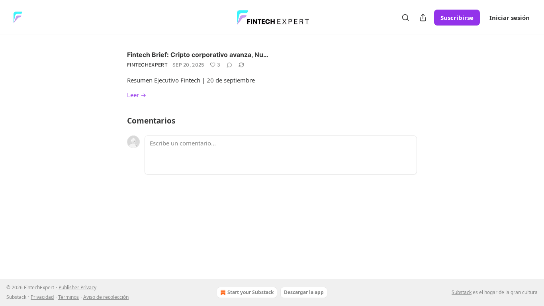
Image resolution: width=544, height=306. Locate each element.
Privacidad (42, 297)
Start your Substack (250, 292)
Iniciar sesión (509, 18)
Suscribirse (457, 18)
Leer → (136, 95)
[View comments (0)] (229, 65)
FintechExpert (147, 65)
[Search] (405, 18)
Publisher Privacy (77, 287)
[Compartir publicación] (423, 18)
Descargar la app (304, 292)
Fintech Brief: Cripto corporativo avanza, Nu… (197, 55)
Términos (68, 297)
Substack (462, 292)
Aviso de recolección (106, 297)
